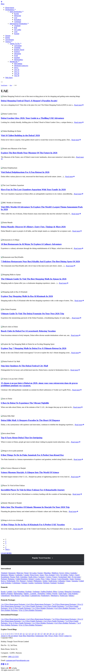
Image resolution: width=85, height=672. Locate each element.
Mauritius (47, 573)
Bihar (55, 591)
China (47, 579)
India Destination (16, 12)
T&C (46, 636)
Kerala (16, 14)
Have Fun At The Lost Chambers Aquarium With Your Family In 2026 (33, 189)
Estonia (78, 579)
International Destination (18, 24)
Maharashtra (18, 593)
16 (38, 634)
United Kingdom (22, 579)
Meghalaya (55, 595)
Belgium (46, 583)
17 (41, 634)
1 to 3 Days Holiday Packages (43, 608)
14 (32, 634)
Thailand (17, 26)
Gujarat (61, 591)
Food (16, 56)
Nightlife (17, 48)
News (16, 68)
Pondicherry (45, 595)
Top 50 (16, 76)
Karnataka (76, 591)
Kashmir (29, 591)
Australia (73, 573)
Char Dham (25, 595)
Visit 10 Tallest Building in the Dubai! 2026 (20, 135)
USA (58, 575)
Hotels (7, 38)
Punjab (55, 593)
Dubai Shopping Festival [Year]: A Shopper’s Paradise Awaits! (29, 101)
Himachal (17, 16)
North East (64, 595)
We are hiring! (13, 636)
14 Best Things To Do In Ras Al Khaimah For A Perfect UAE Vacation (33, 524)
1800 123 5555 (13, 657)
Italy (69, 577)
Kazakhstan (5, 577)
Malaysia (20, 573)
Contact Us (67, 636)
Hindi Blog (31, 636)
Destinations (9, 10)
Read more (78, 105)
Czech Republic (63, 579)
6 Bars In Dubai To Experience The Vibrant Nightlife (25, 403)
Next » (7, 549)
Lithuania (61, 581)
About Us (4, 636)
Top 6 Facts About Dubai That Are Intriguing (21, 437)
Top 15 (16, 72)
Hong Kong (34, 575)
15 (35, 634)
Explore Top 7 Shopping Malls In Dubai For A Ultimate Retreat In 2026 (33, 348)
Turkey (71, 575)
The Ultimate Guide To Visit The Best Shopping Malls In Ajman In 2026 (33, 279)
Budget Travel (19, 50)
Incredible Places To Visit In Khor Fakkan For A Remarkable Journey (33, 490)
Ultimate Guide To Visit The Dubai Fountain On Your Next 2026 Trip (32, 313)
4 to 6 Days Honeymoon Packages (38, 604)
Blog (2, 4)
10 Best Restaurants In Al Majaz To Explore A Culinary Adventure (31, 244)
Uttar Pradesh (73, 593)
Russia (12, 577)
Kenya (3, 581)
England (53, 583)
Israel (77, 575)
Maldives (55, 573)
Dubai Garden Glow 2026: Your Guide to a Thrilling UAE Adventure (32, 118)
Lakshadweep (35, 595)
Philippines (38, 581)
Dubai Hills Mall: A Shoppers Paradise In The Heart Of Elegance (30, 420)
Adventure (18, 46)
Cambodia (19, 575)
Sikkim (71, 595)
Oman (68, 581)
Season (7, 36)
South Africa (33, 577)
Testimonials (39, 636)
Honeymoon (9, 8)
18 (44, 634)
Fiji (17, 581)
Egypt (61, 573)
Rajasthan (17, 20)
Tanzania (74, 581)
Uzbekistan (16, 583)
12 (26, 634)
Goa (15, 18)
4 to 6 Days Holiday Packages (65, 608)
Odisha (49, 593)
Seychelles (64, 575)
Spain (72, 579)
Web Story (9, 78)
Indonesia (4, 575)
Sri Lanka (17, 30)
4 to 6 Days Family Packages (53, 606)
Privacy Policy (53, 636)
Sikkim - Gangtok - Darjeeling (34, 593)
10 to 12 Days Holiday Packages (30, 610)
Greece (49, 577)
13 (29, 634)
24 (62, 634)
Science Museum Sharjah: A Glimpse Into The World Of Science (30, 472)
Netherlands (11, 581)
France (55, 577)
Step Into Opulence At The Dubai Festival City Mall (24, 366)
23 (59, 634)
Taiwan (54, 579)
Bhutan (11, 575)
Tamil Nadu (62, 593)
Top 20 (16, 74)
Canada (26, 575)
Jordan (45, 581)
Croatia (37, 579)
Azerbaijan (38, 583)
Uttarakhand (5, 595)
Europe (16, 34)
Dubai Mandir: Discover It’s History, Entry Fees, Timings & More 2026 (33, 227)
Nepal (26, 573)
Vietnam (24, 583)
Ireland (31, 579)
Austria (31, 583)
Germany (41, 577)
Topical (8, 42)
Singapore (12, 573)
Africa (67, 573)
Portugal (4, 579)
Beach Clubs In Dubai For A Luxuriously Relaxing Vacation (28, 331)
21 (53, 634)
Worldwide (14, 62)
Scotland (61, 583)
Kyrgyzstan (76, 577)
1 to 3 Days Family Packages (32, 606)
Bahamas (11, 579)
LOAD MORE (6, 553)
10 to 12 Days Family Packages (20, 608)
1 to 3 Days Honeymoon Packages (13, 604)
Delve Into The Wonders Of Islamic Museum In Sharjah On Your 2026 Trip (35, 507)
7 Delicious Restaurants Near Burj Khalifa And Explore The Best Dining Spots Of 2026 (40, 261)
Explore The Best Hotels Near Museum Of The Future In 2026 (29, 153)
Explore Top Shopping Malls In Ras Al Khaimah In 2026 (27, 296)
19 (47, 634)
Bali (15, 28)
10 (21, 634)
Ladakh (10, 591)
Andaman (17, 22)
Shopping (17, 54)
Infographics (18, 60)
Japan (42, 575)
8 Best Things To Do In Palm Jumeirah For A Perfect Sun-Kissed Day (32, 455)
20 (50, 634)
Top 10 (16, 70)
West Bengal (15, 595)
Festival (17, 52)
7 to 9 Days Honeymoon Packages (64, 604)
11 (23, 634)
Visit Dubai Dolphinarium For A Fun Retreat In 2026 (25, 172)
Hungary (23, 581)
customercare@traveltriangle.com (17, 660)
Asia (15, 32)
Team (20, 636)
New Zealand (50, 575)
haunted (17, 58)
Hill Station (18, 64)
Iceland (30, 581)
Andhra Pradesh (46, 591)
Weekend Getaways (21, 66)
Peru (43, 579)
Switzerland (62, 577)
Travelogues (9, 40)
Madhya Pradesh (7, 593)
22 (56, 634)
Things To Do (15, 44)
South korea (52, 581)
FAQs (61, 636)
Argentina (24, 577)
